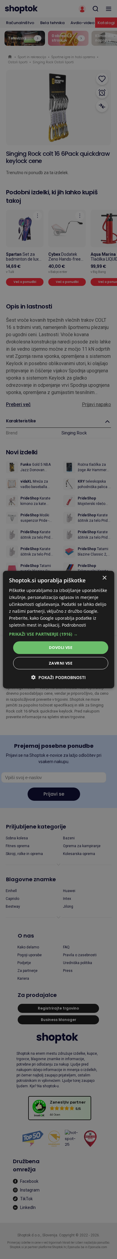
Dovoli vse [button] (60, 647)
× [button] (104, 577)
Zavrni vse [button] (60, 663)
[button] (58, 634)
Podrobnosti (74, 625)
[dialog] (58, 629)
